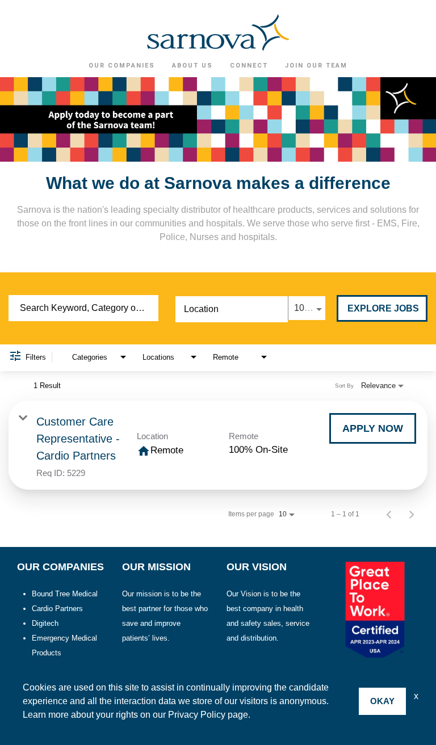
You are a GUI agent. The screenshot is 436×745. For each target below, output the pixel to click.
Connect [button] (249, 65)
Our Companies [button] (122, 65)
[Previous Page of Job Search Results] (389, 514)
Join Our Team (316, 65)
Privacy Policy (196, 714)
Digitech (45, 623)
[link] (218, 445)
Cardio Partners (57, 608)
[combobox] (83, 307)
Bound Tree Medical (65, 594)
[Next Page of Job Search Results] (411, 514)
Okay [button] (382, 701)
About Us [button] (192, 65)
